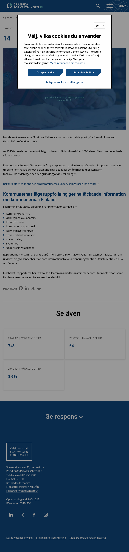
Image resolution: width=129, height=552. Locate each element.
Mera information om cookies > (67, 63)
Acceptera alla (45, 72)
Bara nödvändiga (83, 72)
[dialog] (64, 52)
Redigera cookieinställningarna (64, 82)
